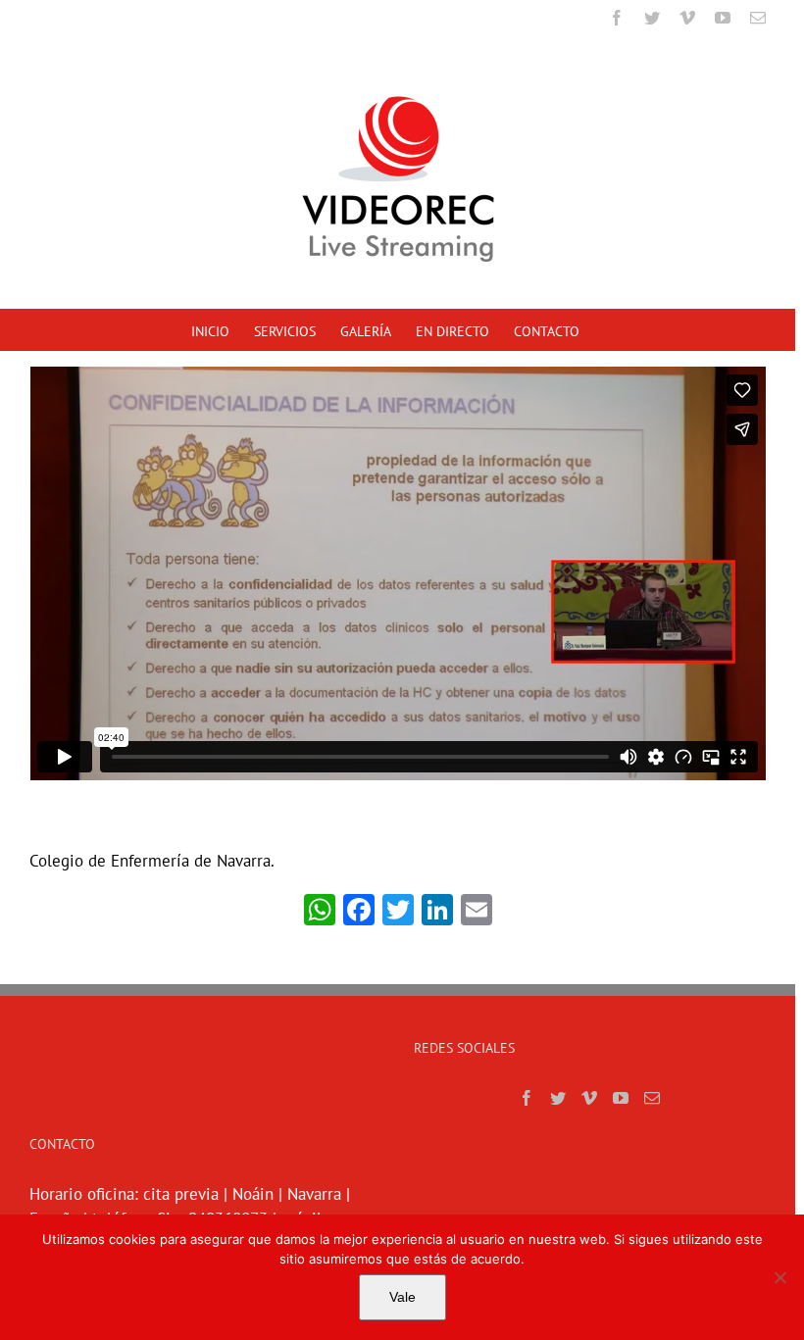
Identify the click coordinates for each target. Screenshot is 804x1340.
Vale (402, 1297)
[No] (779, 1277)
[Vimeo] (589, 1098)
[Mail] (652, 1098)
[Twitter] (558, 1098)
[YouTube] (620, 1098)
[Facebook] (526, 1098)
